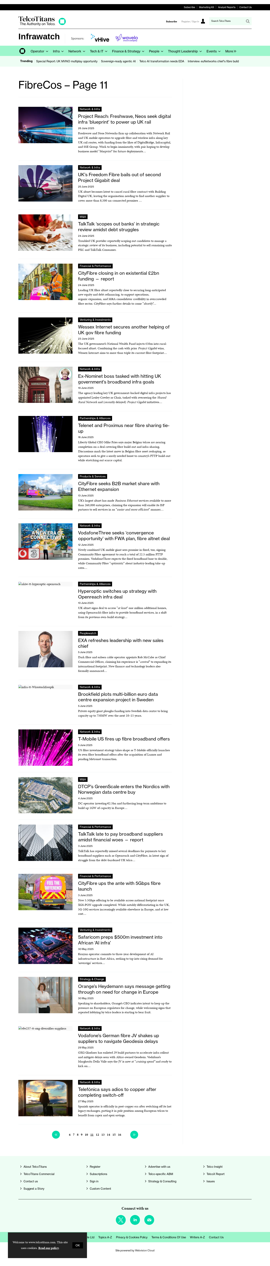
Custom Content (100, 1188)
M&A (83, 216)
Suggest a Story (34, 1188)
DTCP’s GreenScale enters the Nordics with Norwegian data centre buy (124, 789)
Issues (211, 1181)
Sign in (94, 1181)
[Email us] (149, 1220)
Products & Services (93, 476)
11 (91, 1134)
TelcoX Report (216, 1174)
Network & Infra (90, 109)
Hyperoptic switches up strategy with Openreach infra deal (117, 594)
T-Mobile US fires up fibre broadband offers (124, 739)
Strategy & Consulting (162, 1181)
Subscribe (189, 7)
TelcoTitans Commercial (39, 1174)
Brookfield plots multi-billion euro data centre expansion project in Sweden (118, 697)
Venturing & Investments (95, 319)
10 (86, 1134)
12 (97, 1134)
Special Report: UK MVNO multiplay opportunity (66, 61)
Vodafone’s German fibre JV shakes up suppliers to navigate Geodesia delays (118, 1038)
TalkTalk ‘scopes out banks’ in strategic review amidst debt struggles (119, 226)
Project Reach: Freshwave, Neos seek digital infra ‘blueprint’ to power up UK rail (124, 119)
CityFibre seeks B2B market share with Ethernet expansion (119, 486)
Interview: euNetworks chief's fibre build (213, 61)
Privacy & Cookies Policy (131, 1237)
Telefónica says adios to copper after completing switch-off (117, 1092)
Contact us (31, 1181)
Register (95, 1166)
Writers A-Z (197, 1237)
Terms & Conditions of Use (168, 1237)
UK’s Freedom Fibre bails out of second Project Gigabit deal (119, 177)
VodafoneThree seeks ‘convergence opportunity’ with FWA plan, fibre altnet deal (124, 535)
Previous (56, 1135)
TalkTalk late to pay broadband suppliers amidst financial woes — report (120, 837)
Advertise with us (159, 1166)
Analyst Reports (226, 7)
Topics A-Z (105, 1237)
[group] (230, 51)
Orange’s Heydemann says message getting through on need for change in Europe (124, 989)
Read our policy (48, 1248)
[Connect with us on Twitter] (121, 1220)
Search (248, 21)
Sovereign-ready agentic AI (118, 61)
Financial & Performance (95, 266)
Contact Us (245, 7)
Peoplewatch (88, 633)
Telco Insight (215, 1166)
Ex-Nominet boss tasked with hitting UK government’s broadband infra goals (119, 379)
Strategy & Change (92, 979)
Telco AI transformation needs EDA (161, 61)
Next (134, 1135)
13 (103, 1134)
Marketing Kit (206, 7)
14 (108, 1134)
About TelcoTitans (35, 1166)
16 (119, 1134)
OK (78, 1245)
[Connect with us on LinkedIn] (135, 1220)
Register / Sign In (190, 21)
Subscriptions (98, 1174)
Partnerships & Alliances (95, 418)
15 (114, 1134)
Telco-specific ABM (160, 1174)
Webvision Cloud (145, 1250)
